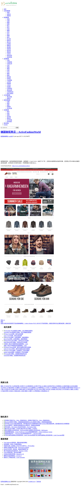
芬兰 (8, 32)
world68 (11, 136)
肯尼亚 (9, 116)
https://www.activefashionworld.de (21, 166)
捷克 (8, 37)
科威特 (9, 86)
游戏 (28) (55, 389)
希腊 (8, 35)
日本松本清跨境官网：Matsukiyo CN (14, 454)
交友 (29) (50, 389)
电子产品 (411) (40, 386)
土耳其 (9, 81)
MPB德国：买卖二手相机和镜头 (13, 444)
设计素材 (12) (26, 391)
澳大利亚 (9, 96)
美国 (8, 12)
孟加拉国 (9, 90)
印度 (8, 70)
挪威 (8, 30)
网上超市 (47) (24, 389)
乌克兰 (9, 53)
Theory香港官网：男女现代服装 (12, 452)
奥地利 (9, 47)
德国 (8, 22)
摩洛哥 (9, 118)
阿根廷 (9, 106)
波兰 (8, 34)
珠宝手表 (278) (54, 386)
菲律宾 (9, 78)
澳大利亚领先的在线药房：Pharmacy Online (16, 450)
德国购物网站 (4, 136)
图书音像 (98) (71, 387)
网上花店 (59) (16, 389)
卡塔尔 (9, 85)
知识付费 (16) (6, 391)
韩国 (8, 67)
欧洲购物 (6, 17)
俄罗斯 (9, 48)
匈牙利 (9, 50)
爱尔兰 (9, 42)
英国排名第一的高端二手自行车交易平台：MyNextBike (19, 445)
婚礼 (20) (73, 389)
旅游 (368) (47, 386)
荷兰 (8, 27)
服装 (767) (3, 386)
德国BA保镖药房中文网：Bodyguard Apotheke (16, 447)
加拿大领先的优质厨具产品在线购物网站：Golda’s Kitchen (17, 323)
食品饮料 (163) (13, 387)
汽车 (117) (49, 387)
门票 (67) (3, 389)
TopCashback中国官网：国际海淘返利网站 (15, 442)
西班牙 (9, 40)
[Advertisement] (40, 148)
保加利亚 (9, 57)
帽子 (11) (32, 391)
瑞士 (8, 25)
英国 (8, 19)
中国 (8, 60)
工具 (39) (37, 389)
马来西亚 (9, 80)
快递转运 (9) (45, 391)
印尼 (8, 72)
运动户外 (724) (10, 386)
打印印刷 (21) (67, 389)
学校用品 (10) (38, 391)
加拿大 (9, 14)
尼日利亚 (9, 119)
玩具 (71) (77, 387)
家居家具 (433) (32, 386)
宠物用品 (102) (56, 387)
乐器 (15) (12, 391)
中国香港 (9, 62)
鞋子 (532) (25, 386)
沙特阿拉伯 (10, 91)
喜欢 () (3, 320)
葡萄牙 (9, 45)
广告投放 (38, 481)
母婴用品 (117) (43, 387)
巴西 (8, 101)
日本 (8, 65)
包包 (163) (6, 387)
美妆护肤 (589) (18, 386)
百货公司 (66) (9, 389)
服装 (2, 321)
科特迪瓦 (9, 121)
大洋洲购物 (7, 95)
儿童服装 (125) (35, 387)
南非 (8, 111)
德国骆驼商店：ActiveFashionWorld (21, 131)
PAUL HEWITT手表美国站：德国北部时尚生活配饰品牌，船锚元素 (52, 323)
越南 (8, 73)
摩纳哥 (9, 52)
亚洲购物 (6, 58)
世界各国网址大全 (6, 481)
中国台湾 (9, 63)
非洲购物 (6, 110)
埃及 (8, 113)
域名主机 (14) (18, 391)
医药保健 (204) (68, 386)
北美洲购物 (7, 10)
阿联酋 (9, 83)
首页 (5, 9)
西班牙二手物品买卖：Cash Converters (14, 457)
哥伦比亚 (9, 108)
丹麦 (8, 29)
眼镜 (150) (19, 387)
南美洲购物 (7, 100)
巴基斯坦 (9, 88)
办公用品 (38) (44, 389)
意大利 (9, 39)
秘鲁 (8, 105)
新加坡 (9, 77)
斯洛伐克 (9, 55)
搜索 (17, 127)
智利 (8, 103)
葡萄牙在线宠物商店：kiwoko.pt (13, 455)
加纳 (8, 115)
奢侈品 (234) (61, 386)
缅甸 (8, 75)
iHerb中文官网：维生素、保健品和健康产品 (16, 449)
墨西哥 (9, 15)
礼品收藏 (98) (64, 387)
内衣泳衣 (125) (26, 387)
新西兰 (9, 98)
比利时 (9, 43)
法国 (8, 20)
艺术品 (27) (60, 389)
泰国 (8, 68)
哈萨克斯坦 (10, 93)
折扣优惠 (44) (31, 389)
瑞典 (8, 24)
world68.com (31, 481)
